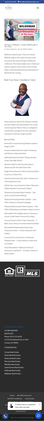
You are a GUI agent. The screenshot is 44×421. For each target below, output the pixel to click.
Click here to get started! (22, 134)
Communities (29, 398)
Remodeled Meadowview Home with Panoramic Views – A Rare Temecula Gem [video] (20, 230)
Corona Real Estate (11, 352)
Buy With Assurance (24, 395)
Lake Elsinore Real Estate (13, 367)
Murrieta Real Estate (12, 361)
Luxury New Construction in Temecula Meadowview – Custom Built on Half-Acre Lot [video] (20, 240)
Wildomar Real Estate (12, 374)
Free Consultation (26, 402)
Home (12, 395)
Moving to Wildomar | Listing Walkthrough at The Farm (21, 45)
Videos (30, 49)
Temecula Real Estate (12, 358)
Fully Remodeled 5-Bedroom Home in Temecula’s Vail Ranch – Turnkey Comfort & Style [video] (21, 250)
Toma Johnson (11, 49)
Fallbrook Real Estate (12, 370)
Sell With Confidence (14, 398)
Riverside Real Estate (12, 355)
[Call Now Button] (5, 416)
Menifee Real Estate (12, 364)
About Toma (13, 402)
